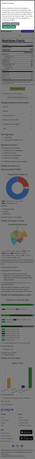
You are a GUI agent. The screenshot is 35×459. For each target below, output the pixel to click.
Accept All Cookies (9, 27)
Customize (15, 24)
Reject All (6, 24)
